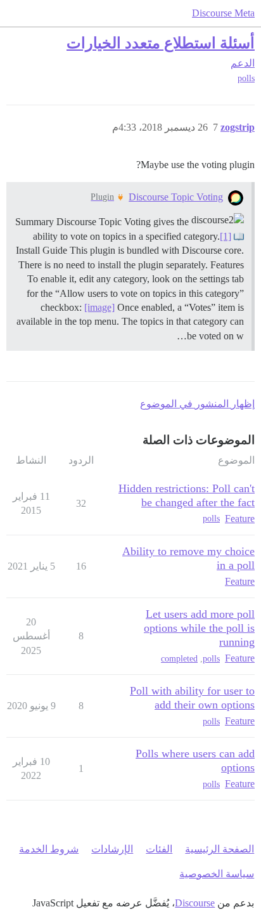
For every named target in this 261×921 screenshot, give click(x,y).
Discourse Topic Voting (176, 197)
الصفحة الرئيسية (219, 849)
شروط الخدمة (49, 849)
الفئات (159, 849)
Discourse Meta (223, 13)
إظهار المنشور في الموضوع (197, 403)
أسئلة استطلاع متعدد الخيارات (161, 42)
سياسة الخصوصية (216, 873)
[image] (99, 307)
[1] (225, 236)
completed (179, 658)
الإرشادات (112, 849)
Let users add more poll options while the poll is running (199, 628)
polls (246, 78)
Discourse (195, 903)
